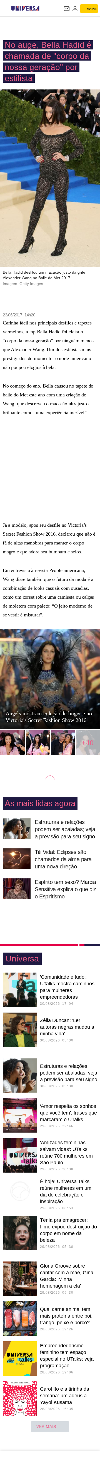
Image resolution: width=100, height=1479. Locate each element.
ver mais (46, 1426)
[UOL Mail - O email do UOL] (66, 8)
